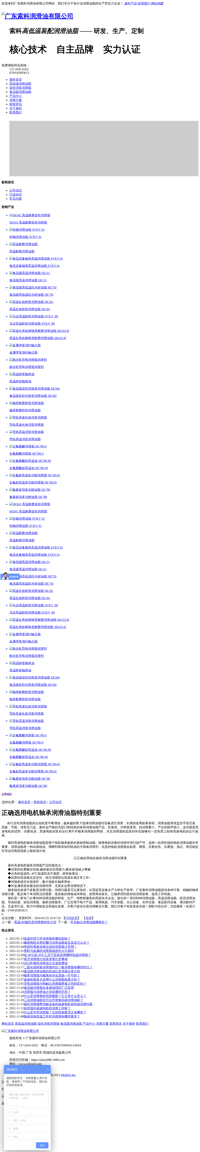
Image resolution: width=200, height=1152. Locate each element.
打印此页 (71, 918)
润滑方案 (15, 100)
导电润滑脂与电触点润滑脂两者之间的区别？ (55, 983)
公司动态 (15, 190)
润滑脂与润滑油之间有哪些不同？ (47, 991)
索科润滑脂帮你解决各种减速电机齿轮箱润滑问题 (58, 1004)
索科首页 (15, 79)
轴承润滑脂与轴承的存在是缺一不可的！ (52, 975)
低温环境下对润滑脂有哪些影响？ (47, 938)
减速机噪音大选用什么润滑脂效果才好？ (52, 979)
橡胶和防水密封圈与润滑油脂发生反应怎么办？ (56, 942)
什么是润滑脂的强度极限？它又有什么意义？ (55, 996)
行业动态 (15, 194)
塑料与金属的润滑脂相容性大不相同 (49, 950)
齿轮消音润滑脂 (20, 87)
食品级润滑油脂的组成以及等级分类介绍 (52, 971)
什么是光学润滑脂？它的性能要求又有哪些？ (55, 1012)
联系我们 (15, 112)
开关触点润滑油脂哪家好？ (89, 922)
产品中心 (15, 96)
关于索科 (15, 108)
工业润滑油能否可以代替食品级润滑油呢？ (53, 1000)
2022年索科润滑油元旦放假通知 (46, 963)
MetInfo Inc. (68, 1075)
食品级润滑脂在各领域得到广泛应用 (49, 987)
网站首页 (8, 1023)
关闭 (89, 918)
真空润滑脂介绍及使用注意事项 (46, 959)
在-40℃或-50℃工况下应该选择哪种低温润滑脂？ (57, 955)
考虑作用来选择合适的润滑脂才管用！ (50, 946)
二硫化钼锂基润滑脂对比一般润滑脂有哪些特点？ (58, 967)
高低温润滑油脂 (20, 83)
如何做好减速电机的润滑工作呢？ (47, 1008)
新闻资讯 (15, 104)
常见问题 (15, 198)
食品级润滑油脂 (20, 92)
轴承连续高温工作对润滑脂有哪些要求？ (52, 1016)
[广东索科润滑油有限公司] (37, 16)
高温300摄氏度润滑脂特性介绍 (35, 922)
